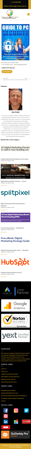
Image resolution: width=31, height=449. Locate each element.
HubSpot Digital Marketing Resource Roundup (14, 159)
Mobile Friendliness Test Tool (9, 393)
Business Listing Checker (8, 379)
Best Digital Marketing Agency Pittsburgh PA (14, 395)
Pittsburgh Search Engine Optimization (12, 398)
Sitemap (3, 401)
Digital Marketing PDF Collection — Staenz (13, 181)
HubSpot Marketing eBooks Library (11, 272)
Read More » (4, 163)
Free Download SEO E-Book (9, 382)
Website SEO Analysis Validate (9, 374)
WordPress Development (8, 390)
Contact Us (4, 371)
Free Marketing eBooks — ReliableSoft (12, 228)
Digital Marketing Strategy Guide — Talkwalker (15, 250)
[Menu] (28, 14)
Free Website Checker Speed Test (10, 376)
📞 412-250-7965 (15, 2)
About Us (3, 368)
